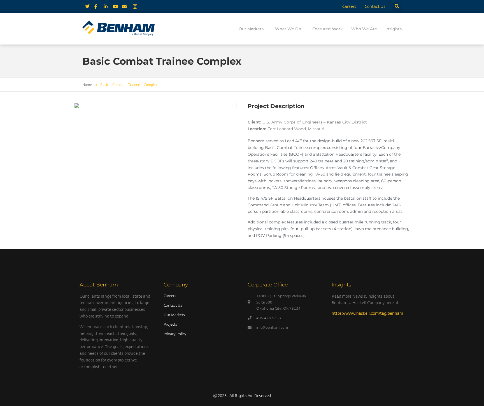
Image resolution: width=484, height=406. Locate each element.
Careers (349, 6)
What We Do (288, 28)
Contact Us (375, 6)
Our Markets (251, 28)
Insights (393, 28)
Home (87, 84)
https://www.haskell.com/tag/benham (367, 313)
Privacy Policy (175, 333)
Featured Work (327, 28)
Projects (170, 324)
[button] (397, 6)
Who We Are (364, 28)
